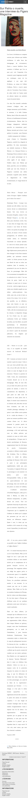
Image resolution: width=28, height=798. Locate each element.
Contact (4, 763)
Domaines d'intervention (8, 771)
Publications (5, 774)
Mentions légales (6, 765)
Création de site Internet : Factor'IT (17, 757)
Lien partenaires (6, 786)
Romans (4, 781)
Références (5, 773)
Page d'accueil (5, 762)
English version (6, 766)
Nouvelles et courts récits (8, 783)
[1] (17, 218)
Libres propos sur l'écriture (8, 784)
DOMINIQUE (7, 2)
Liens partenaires (6, 776)
